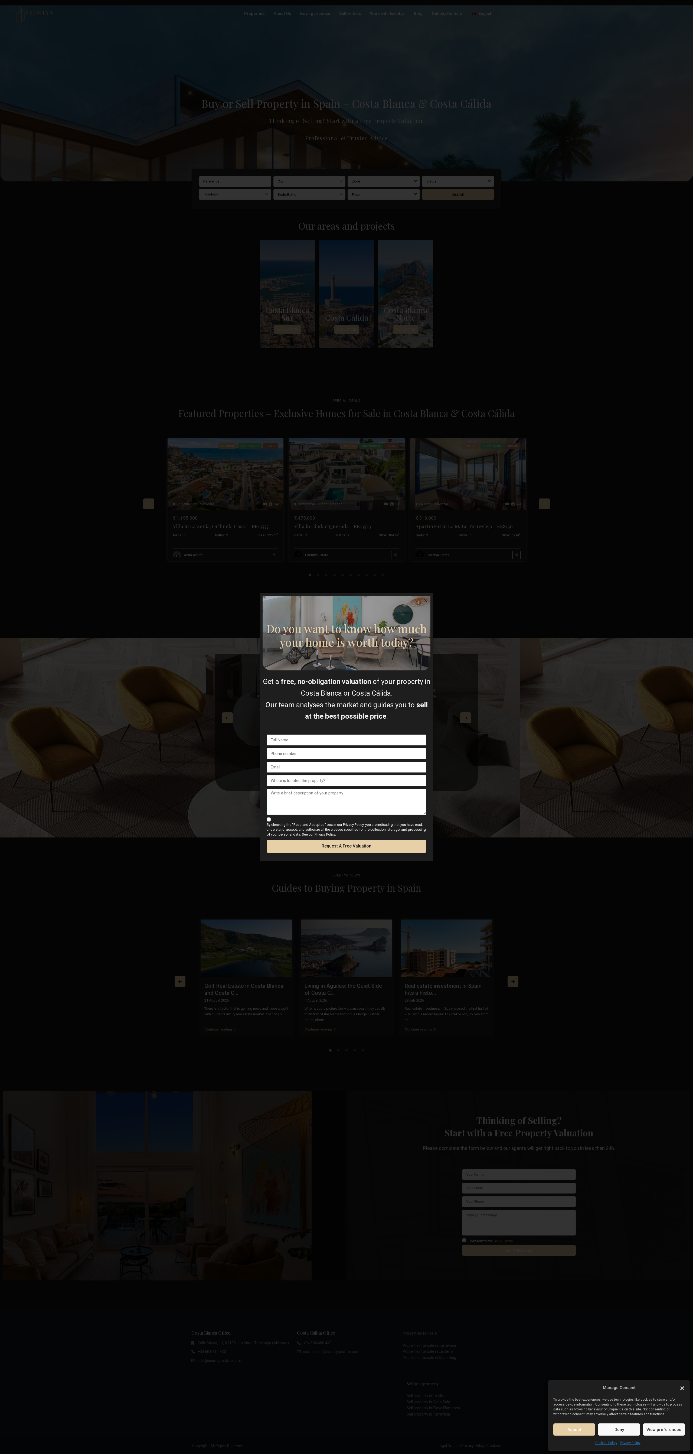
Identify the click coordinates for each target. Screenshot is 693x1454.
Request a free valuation (346, 846)
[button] (682, 1387)
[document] (346, 727)
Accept (574, 1429)
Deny (619, 1429)
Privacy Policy (630, 1443)
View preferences (663, 1429)
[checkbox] (269, 819)
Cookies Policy (606, 1443)
